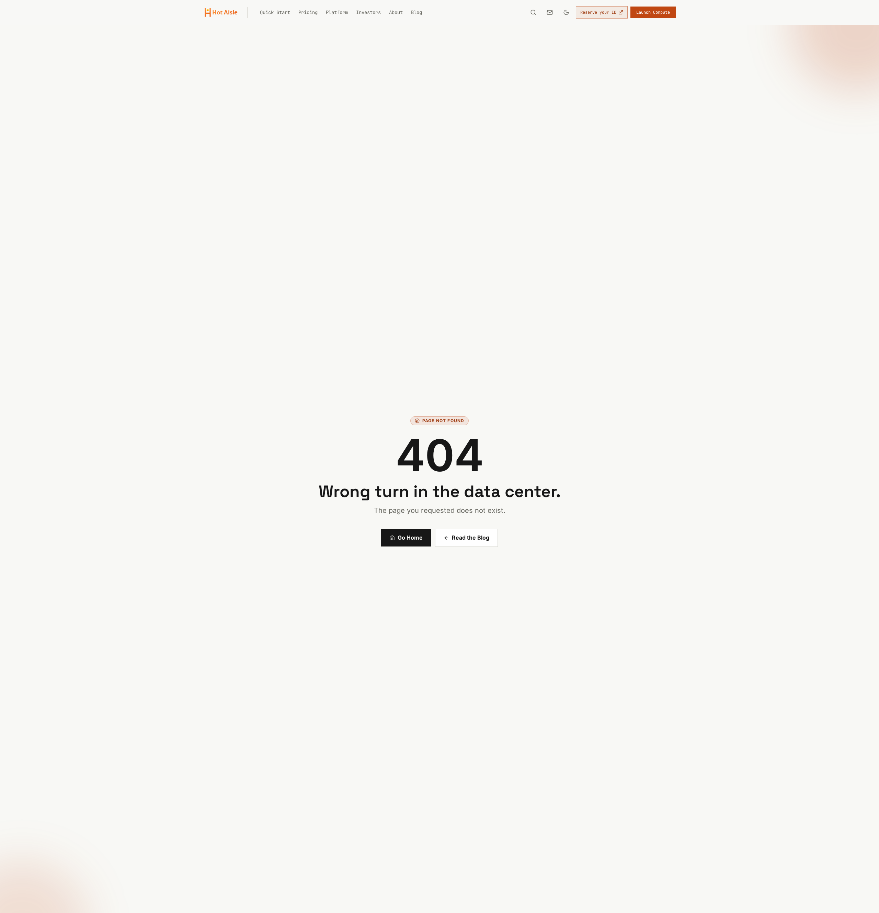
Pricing (308, 12)
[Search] (533, 12)
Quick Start (275, 12)
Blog (416, 12)
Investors (368, 12)
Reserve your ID (598, 12)
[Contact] (550, 12)
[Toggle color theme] (566, 12)
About (396, 12)
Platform (337, 12)
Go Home (410, 537)
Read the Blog (470, 537)
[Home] (225, 12)
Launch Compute (653, 12)
